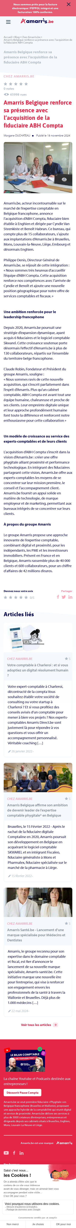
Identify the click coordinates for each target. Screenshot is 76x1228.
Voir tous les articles (36, 1025)
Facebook (58, 597)
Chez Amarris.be (31, 37)
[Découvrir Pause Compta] (25, 1059)
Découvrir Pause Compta (22, 1092)
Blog (17, 37)
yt (6, 1153)
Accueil (8, 37)
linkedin (21, 1153)
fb (14, 1153)
